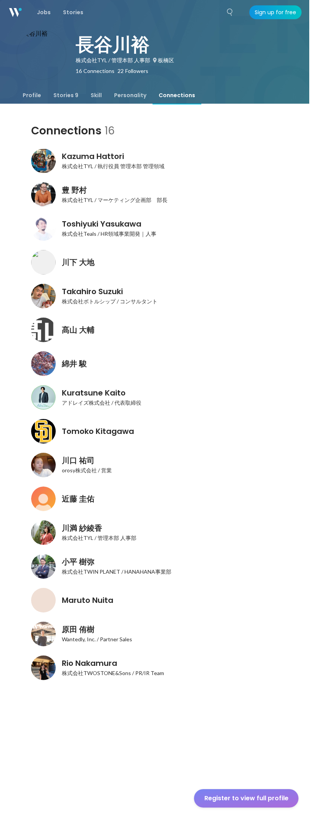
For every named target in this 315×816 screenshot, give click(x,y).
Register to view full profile (246, 798)
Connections (177, 95)
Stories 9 (65, 95)
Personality (130, 95)
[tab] (32, 95)
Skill (96, 95)
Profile (32, 95)
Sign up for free (275, 12)
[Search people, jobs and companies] (230, 12)
